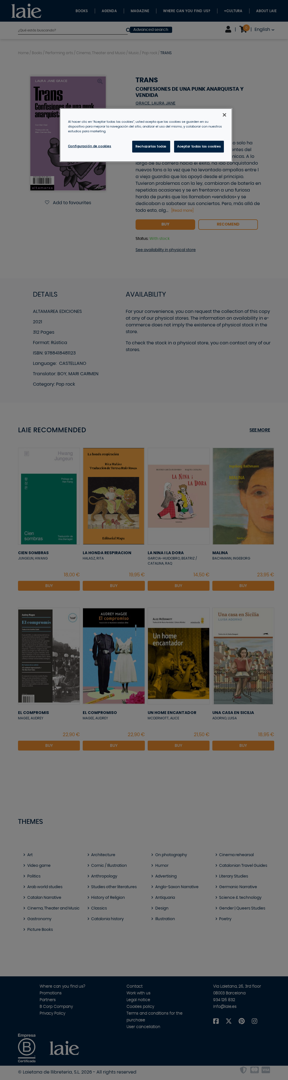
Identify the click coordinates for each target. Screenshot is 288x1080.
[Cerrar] (224, 115)
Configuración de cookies (89, 146)
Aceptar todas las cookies (199, 146)
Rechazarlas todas (151, 146)
